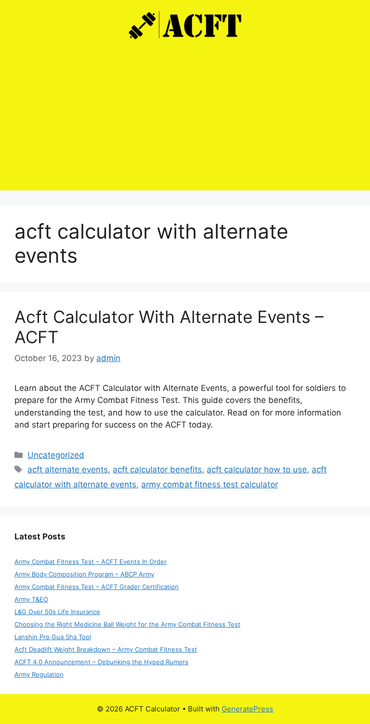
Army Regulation (39, 674)
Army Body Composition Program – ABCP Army (84, 574)
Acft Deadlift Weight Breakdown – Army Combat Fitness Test (105, 649)
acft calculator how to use (257, 469)
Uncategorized (55, 455)
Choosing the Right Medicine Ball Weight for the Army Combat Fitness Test (127, 624)
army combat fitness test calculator (209, 484)
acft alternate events (67, 469)
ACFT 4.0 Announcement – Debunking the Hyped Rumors (101, 662)
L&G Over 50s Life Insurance (57, 612)
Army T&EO (31, 599)
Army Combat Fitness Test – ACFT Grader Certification (96, 586)
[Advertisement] (185, 122)
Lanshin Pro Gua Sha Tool (52, 637)
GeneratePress (247, 708)
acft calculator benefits (157, 469)
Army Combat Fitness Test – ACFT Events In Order (90, 561)
